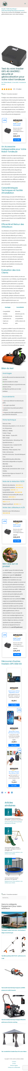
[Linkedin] (12, 792)
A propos (14, 1061)
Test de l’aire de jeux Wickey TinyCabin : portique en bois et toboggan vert (13, 849)
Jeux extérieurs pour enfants (14, 853)
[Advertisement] (14, 31)
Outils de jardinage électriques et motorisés (13, 822)
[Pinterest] (8, 792)
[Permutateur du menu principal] (25, 3)
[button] (9, 94)
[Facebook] (2, 792)
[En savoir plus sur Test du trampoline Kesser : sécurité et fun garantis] (14, 867)
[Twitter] (5, 792)
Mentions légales (14, 1065)
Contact (14, 1063)
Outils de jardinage (9, 822)
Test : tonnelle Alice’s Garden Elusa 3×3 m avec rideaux (14, 1051)
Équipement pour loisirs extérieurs (12, 852)
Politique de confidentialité (14, 1067)
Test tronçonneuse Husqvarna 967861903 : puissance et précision (14, 819)
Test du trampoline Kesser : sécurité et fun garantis (12, 878)
